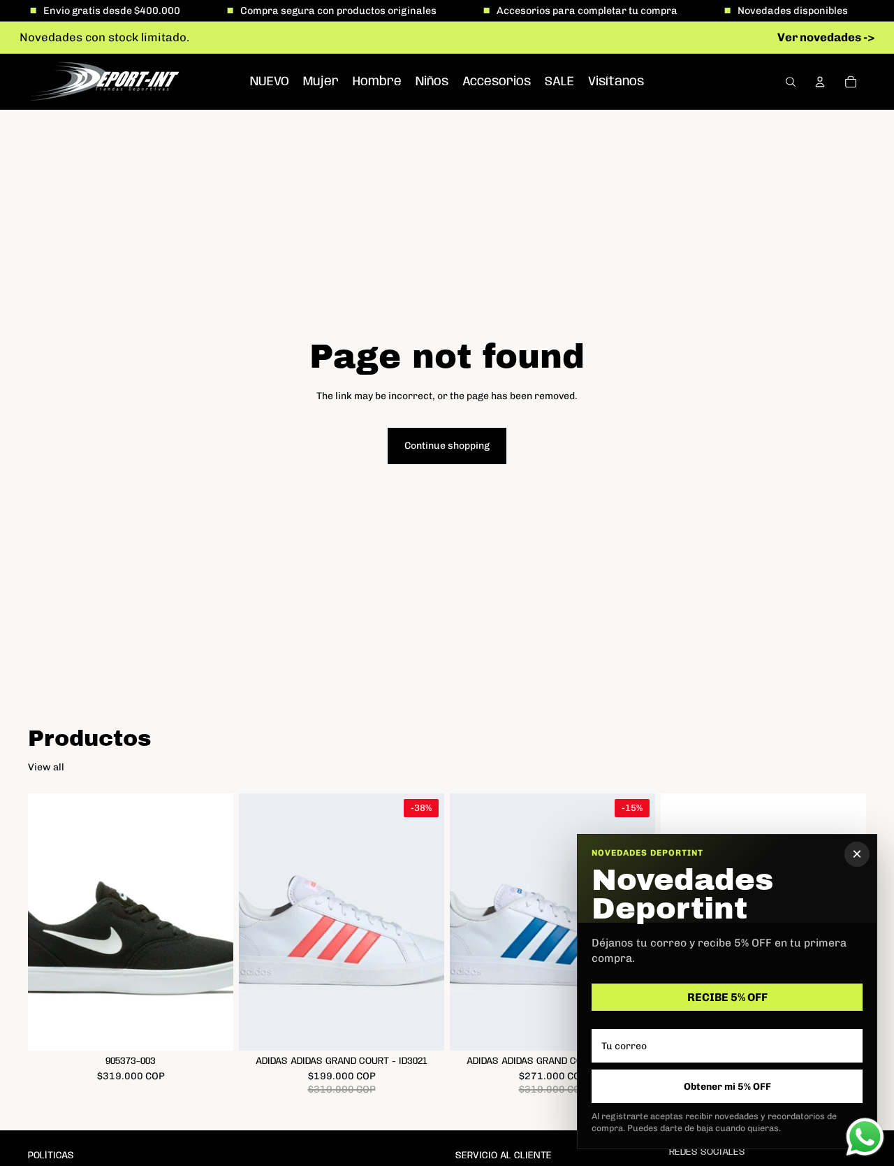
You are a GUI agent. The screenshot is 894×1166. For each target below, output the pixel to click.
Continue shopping (447, 446)
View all (46, 767)
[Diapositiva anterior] (49, 922)
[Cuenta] (820, 81)
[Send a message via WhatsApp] (865, 1137)
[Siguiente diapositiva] (212, 922)
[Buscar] (790, 81)
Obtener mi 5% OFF (727, 1087)
